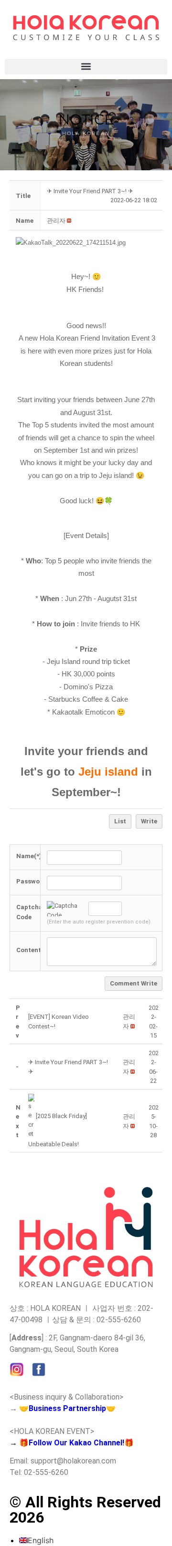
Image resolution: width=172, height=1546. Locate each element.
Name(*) (29, 856)
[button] (86, 66)
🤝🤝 (67, 1408)
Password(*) (35, 881)
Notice (86, 119)
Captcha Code (29, 912)
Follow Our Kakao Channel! (76, 1442)
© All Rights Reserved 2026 (85, 1509)
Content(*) (32, 950)
